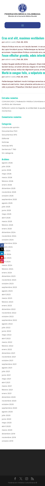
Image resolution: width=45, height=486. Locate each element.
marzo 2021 (7, 386)
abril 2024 (6, 262)
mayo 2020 (7, 423)
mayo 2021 (6, 379)
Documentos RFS (9, 135)
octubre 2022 (8, 316)
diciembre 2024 (8, 232)
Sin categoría (7, 153)
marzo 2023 (7, 298)
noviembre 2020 (9, 401)
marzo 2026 (7, 177)
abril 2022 (6, 338)
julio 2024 (6, 251)
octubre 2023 (8, 284)
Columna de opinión (10, 127)
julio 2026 (6, 166)
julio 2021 (6, 371)
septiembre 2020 (9, 408)
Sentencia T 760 (9, 149)
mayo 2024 (6, 258)
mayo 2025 (6, 214)
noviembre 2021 (9, 357)
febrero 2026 (7, 181)
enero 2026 (7, 185)
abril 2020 (6, 426)
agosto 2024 (7, 247)
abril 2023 (6, 294)
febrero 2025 (7, 225)
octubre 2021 (7, 360)
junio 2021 (6, 375)
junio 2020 (6, 419)
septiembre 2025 (9, 199)
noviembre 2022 (9, 313)
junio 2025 (6, 210)
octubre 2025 (7, 196)
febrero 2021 (7, 390)
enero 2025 (7, 229)
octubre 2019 (7, 441)
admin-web (10, 42)
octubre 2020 (8, 404)
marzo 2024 (7, 265)
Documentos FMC (10, 131)
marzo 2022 (7, 342)
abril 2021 (6, 382)
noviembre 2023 (9, 280)
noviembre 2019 (9, 437)
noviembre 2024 (9, 236)
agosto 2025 (7, 203)
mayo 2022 (6, 335)
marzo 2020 (7, 430)
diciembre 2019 (8, 434)
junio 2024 (6, 254)
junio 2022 (6, 331)
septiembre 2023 (9, 287)
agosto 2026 (7, 163)
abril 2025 (6, 218)
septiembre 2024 (9, 243)
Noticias (5, 142)
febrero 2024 (7, 269)
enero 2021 (7, 393)
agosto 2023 (7, 291)
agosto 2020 (7, 412)
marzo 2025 (7, 221)
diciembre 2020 (9, 397)
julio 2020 (6, 415)
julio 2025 (6, 207)
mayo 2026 (6, 174)
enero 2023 (7, 306)
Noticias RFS (7, 146)
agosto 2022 (7, 324)
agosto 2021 (7, 368)
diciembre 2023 (8, 276)
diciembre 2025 (8, 188)
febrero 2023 (7, 302)
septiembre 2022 (9, 320)
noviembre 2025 (9, 192)
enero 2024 (7, 273)
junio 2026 (6, 170)
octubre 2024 (8, 240)
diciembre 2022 (8, 309)
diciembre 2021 (8, 353)
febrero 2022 (7, 346)
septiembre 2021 (9, 364)
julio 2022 (6, 327)
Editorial (5, 138)
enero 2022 (7, 349)
